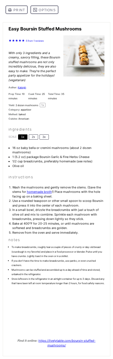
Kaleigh (22, 87)
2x (33, 136)
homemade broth (39, 192)
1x (22, 136)
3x (44, 136)
